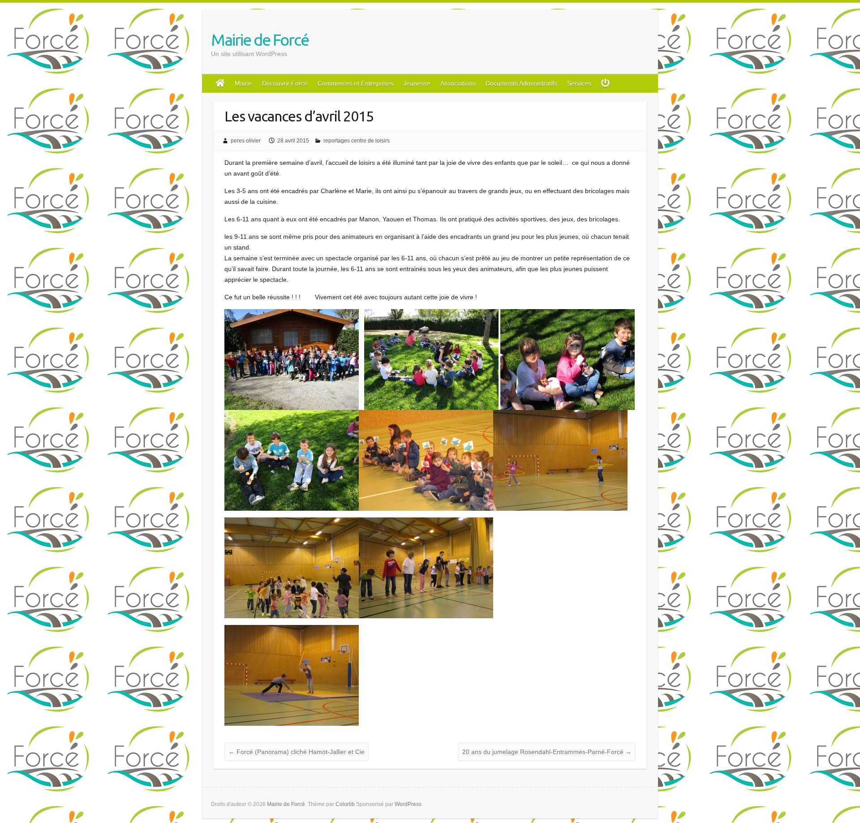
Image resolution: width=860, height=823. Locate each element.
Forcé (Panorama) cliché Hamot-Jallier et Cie (296, 751)
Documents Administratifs (521, 83)
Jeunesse (416, 83)
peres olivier (246, 141)
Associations (458, 83)
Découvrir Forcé (285, 83)
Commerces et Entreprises (355, 83)
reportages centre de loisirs (356, 141)
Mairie (243, 83)
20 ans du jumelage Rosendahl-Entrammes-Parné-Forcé (547, 751)
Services (579, 83)
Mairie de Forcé (260, 39)
